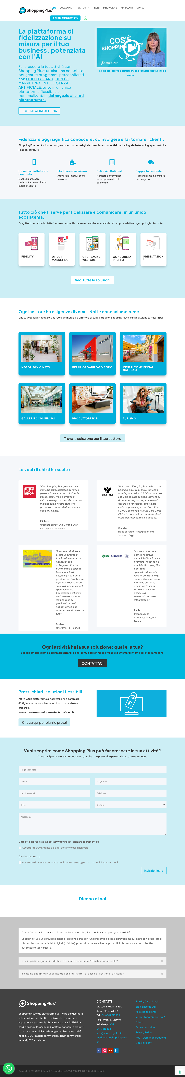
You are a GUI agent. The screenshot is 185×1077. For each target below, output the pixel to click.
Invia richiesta (153, 870)
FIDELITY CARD (39, 79)
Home (53, 8)
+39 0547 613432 (110, 1015)
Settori (82, 8)
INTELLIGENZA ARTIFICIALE (43, 85)
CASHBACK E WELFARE (91, 258)
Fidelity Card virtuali (147, 1001)
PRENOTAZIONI (153, 258)
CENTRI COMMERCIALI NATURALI (139, 368)
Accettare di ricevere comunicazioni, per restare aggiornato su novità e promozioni (70, 862)
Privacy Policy (144, 1032)
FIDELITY (27, 256)
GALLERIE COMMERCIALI (38, 418)
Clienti (139, 1022)
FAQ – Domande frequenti (151, 1037)
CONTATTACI (93, 663)
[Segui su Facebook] (99, 1050)
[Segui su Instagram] (104, 1050)
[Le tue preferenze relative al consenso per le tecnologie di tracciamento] (180, 1072)
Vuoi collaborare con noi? (150, 1016)
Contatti (141, 8)
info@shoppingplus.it (109, 1033)
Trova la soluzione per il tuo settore (92, 438)
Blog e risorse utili (146, 1006)
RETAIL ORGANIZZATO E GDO (92, 367)
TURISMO (129, 418)
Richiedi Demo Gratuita (65, 18)
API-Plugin (127, 8)
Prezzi (96, 8)
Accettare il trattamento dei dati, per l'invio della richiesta (55, 847)
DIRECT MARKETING (60, 258)
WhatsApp (85, 18)
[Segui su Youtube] (110, 1050)
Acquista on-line (145, 1027)
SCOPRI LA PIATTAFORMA (39, 111)
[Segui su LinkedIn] (116, 1050)
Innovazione (110, 8)
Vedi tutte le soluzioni (92, 280)
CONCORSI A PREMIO (122, 258)
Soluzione (66, 8)
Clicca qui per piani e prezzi (44, 722)
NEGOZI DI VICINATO (35, 367)
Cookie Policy (143, 1042)
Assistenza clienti (146, 1011)
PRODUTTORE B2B (85, 418)
